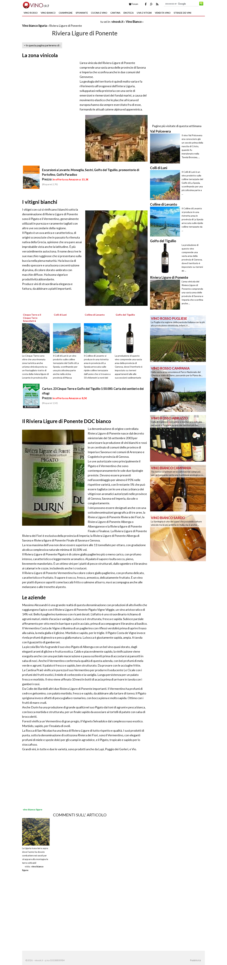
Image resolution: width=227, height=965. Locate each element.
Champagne (65, 12)
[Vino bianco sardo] (178, 537)
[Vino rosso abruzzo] (178, 438)
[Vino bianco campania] (178, 488)
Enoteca (128, 12)
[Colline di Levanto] (99, 338)
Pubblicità (195, 960)
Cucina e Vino (99, 12)
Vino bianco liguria (34, 25)
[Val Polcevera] (166, 148)
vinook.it (117, 21)
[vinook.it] (35, 4)
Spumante (82, 12)
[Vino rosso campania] (178, 388)
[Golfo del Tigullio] (130, 338)
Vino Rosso (31, 12)
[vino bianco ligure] (36, 831)
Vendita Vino (162, 12)
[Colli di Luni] (68, 338)
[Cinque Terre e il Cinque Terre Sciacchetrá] (37, 338)
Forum (134, 4)
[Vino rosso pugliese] (178, 338)
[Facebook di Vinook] (145, 4)
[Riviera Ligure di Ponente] (166, 295)
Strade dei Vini (182, 12)
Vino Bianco (48, 12)
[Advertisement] (61, 21)
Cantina (115, 12)
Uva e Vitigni (144, 12)
